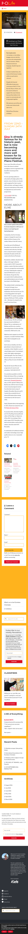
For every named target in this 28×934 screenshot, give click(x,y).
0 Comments (19, 32)
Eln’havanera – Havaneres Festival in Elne (7, 481)
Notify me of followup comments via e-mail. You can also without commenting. (13, 555)
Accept (4, 931)
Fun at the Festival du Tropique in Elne (17, 465)
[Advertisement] (14, 582)
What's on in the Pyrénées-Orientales (12, 603)
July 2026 (8, 788)
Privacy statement (19, 834)
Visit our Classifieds (10, 703)
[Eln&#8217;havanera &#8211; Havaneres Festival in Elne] (8, 477)
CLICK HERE (7, 195)
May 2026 (8, 793)
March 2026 (9, 799)
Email (6, 542)
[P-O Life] (8, 3)
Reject (10, 931)
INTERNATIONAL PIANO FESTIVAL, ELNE (14, 20)
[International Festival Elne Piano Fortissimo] (8, 460)
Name (6, 535)
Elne (7, 136)
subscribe (17, 555)
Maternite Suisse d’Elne (12, 408)
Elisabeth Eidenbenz (16, 380)
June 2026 (8, 791)
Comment (7, 514)
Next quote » (7, 732)
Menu (5, 8)
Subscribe (14, 661)
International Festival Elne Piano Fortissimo (8, 465)
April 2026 (8, 796)
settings (12, 929)
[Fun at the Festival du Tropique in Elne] (17, 460)
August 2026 (9, 785)
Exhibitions (9, 609)
